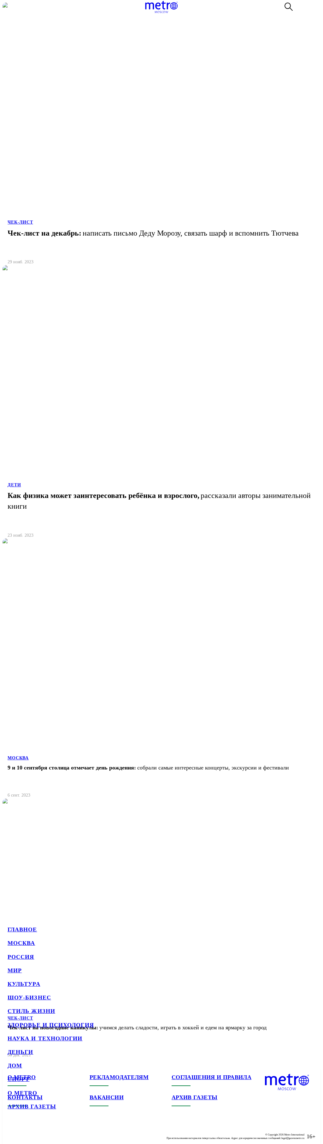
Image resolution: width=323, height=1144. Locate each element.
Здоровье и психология (51, 1025)
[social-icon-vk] (13, 1131)
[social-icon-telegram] (25, 1131)
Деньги (20, 1052)
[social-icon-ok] (38, 1131)
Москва (21, 943)
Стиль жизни (31, 1011)
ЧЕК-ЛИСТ (20, 222)
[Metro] (161, 7)
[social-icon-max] (50, 1131)
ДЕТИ (14, 485)
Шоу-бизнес (29, 997)
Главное (22, 929)
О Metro (23, 1093)
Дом (15, 1065)
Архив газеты (32, 1106)
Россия (21, 957)
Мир (15, 970)
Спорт (18, 1079)
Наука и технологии (45, 1038)
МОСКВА (18, 758)
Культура (24, 984)
